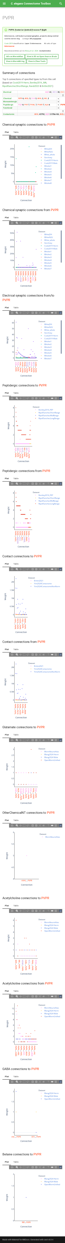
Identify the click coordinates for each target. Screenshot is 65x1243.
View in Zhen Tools (37, 61)
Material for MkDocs (20, 1239)
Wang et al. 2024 (32, 51)
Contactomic (8, 114)
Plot (7, 132)
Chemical (7, 98)
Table (16, 132)
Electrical (7, 92)
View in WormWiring (15, 61)
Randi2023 (34, 86)
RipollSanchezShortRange (15, 86)
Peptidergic (8, 105)
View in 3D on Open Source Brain (42, 56)
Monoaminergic (10, 102)
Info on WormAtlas (14, 56)
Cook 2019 (8, 43)
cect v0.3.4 (48, 1239)
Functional (7, 108)
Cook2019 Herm (21, 82)
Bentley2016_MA (38, 82)
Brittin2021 (47, 86)
